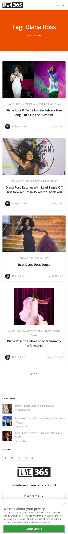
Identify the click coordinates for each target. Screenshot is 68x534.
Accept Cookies (34, 528)
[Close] (64, 503)
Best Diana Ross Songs (34, 265)
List (46, 258)
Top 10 (38, 258)
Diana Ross (14, 103)
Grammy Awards (33, 330)
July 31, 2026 (21, 426)
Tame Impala (30, 103)
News (58, 103)
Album (30, 181)
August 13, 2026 (22, 409)
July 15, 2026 (21, 441)
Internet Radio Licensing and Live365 (34, 405)
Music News (46, 103)
